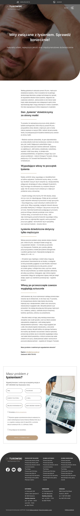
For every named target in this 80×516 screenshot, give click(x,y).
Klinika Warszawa (67, 458)
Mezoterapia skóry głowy (32, 477)
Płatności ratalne (29, 480)
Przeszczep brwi (47, 460)
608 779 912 (30, 505)
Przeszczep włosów (31, 458)
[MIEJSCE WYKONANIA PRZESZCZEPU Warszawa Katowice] (14, 405)
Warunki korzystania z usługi (45, 510)
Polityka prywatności (33, 510)
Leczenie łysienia (29, 467)
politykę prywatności (20, 412)
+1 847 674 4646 (65, 496)
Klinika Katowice (48, 458)
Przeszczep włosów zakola (32, 464)
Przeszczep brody (48, 462)
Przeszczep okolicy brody (32, 460)
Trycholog (27, 469)
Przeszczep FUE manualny (32, 475)
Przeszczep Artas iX (30, 473)
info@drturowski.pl (32, 352)
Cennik (45, 480)
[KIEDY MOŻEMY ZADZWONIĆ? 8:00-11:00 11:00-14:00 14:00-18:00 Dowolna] (33, 405)
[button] (69, 8)
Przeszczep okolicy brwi (31, 462)
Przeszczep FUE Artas (31, 471)
